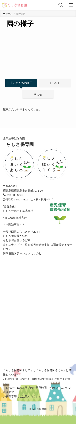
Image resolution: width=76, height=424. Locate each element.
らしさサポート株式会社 (18, 211)
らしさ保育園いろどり (16, 240)
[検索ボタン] (61, 5)
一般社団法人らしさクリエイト (22, 231)
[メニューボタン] (71, 5)
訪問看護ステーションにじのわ (22, 253)
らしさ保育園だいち (15, 236)
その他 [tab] (38, 94)
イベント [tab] (54, 83)
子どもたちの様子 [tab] (21, 83)
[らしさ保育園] (14, 5)
